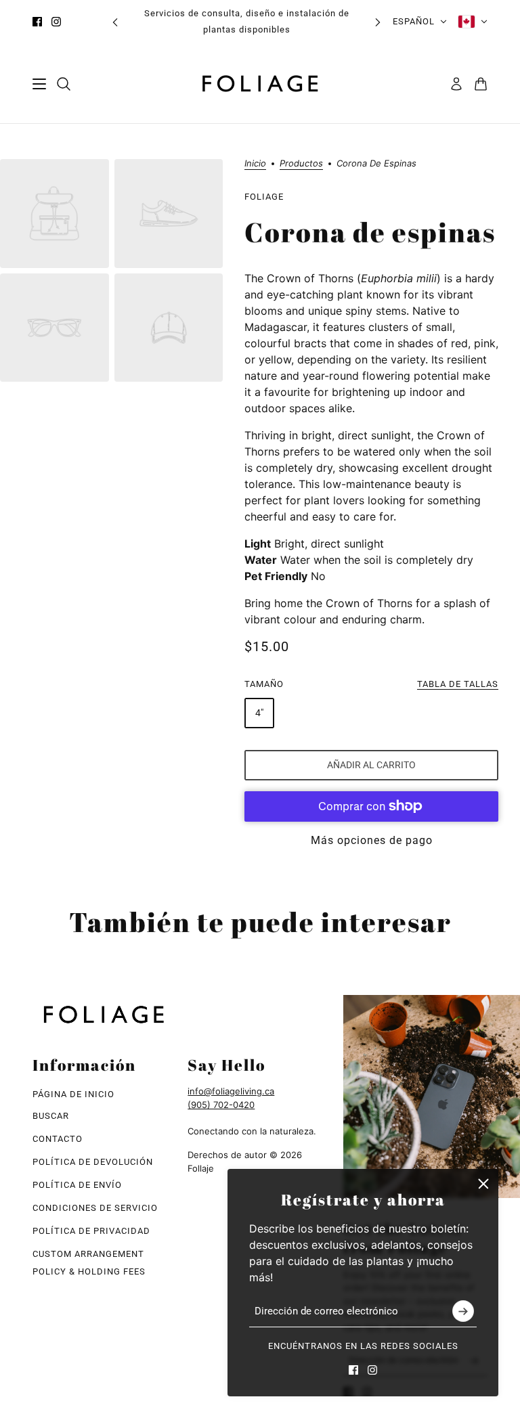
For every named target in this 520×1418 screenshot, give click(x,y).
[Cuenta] (456, 84)
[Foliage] (260, 83)
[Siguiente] (377, 22)
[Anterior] (115, 22)
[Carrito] (481, 84)
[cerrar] (483, 1184)
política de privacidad (91, 1231)
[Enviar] (463, 1312)
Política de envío (77, 1185)
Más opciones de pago (372, 840)
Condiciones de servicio (95, 1208)
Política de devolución (92, 1162)
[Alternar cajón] (39, 84)
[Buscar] (63, 84)
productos (301, 164)
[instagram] (56, 21)
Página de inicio (73, 1094)
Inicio (255, 164)
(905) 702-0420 (221, 1104)
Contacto (57, 1139)
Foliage (264, 197)
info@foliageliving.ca (231, 1091)
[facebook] (37, 21)
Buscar (50, 1116)
